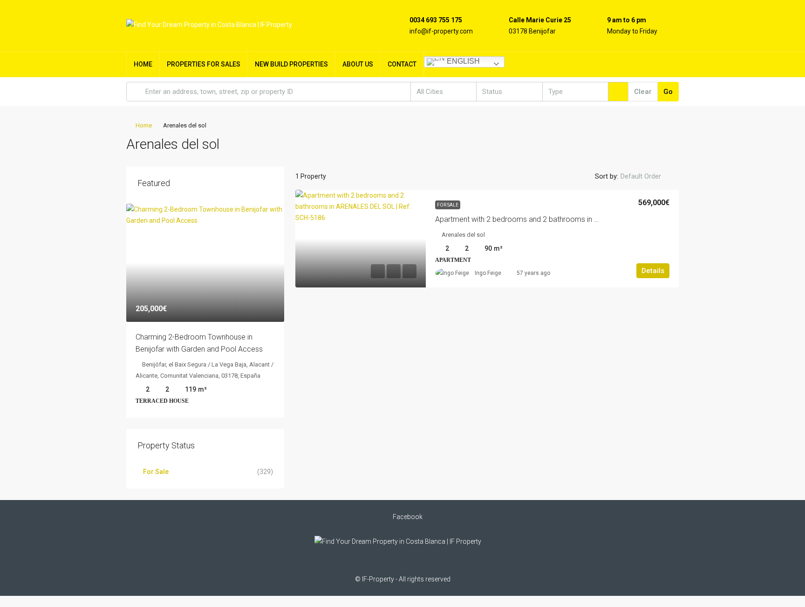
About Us (357, 64)
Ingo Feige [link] (488, 273)
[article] (205, 311)
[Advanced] (618, 91)
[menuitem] (664, 64)
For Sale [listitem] (156, 471)
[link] (360, 238)
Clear (643, 91)
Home (143, 64)
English (462, 61)
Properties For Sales (203, 64)
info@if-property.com (441, 31)
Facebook (407, 516)
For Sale (447, 204)
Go (668, 91)
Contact (402, 64)
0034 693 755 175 (435, 20)
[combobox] (443, 91)
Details (652, 271)
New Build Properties (291, 64)
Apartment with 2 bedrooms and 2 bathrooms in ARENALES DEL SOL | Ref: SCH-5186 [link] (573, 219)
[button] (662, 141)
